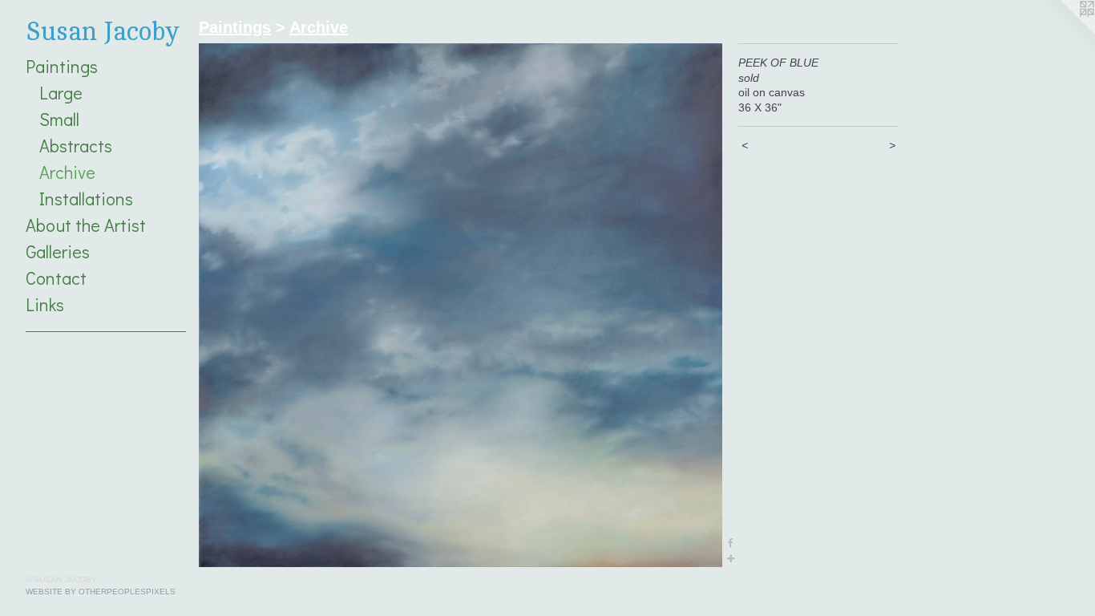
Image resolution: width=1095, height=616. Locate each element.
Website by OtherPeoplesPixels (101, 591)
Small (59, 119)
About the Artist (86, 225)
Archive (67, 172)
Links (45, 304)
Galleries (58, 251)
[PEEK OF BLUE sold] (460, 305)
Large (61, 92)
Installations (86, 198)
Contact (56, 278)
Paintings (62, 66)
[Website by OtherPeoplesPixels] (1063, 32)
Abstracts (75, 145)
